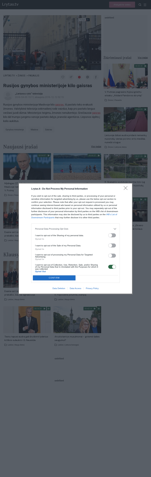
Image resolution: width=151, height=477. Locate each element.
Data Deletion (58, 288)
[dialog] (75, 238)
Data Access (75, 288)
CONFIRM (54, 278)
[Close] (126, 189)
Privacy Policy (92, 288)
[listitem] (75, 228)
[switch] (112, 235)
